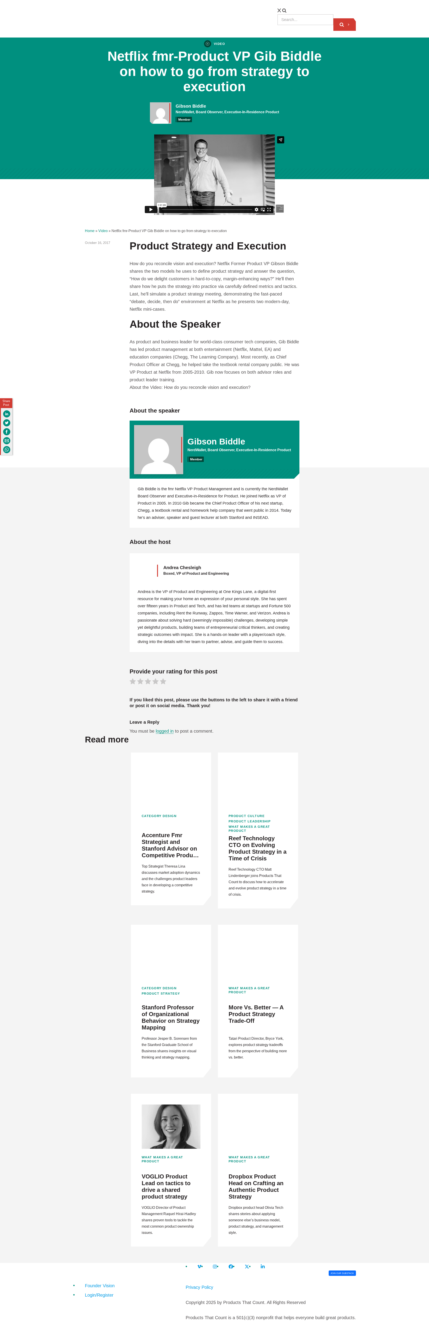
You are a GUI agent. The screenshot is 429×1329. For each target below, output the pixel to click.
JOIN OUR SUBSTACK (342, 1273)
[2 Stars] (140, 682)
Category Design (159, 816)
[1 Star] (133, 682)
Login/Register (99, 1295)
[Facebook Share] (6, 431)
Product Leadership (250, 821)
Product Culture (247, 816)
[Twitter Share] (6, 422)
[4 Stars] (155, 682)
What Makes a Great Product (249, 828)
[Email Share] (6, 440)
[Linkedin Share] (6, 413)
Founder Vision (100, 1285)
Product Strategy (161, 993)
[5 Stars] (163, 682)
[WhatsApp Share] (6, 449)
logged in (165, 731)
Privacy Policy (199, 1287)
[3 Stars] (148, 682)
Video (103, 231)
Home (90, 231)
